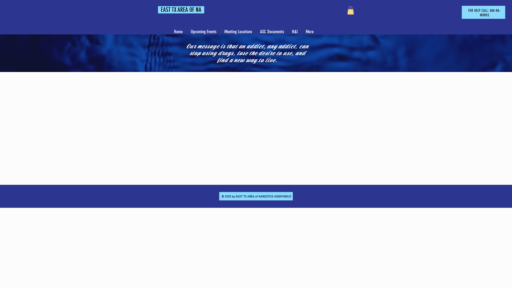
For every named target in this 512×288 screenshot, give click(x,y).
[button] (350, 10)
